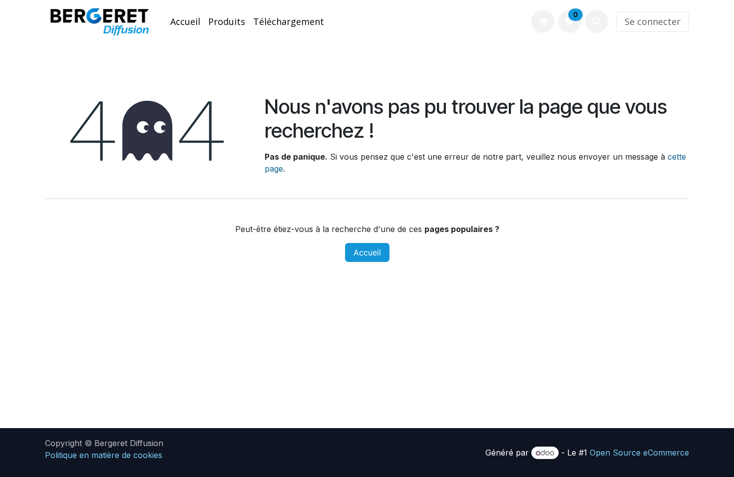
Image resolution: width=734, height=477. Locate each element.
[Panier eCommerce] (542, 21)
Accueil (367, 252)
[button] (596, 21)
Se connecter (653, 21)
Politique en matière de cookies (103, 455)
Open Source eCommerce (639, 453)
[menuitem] (185, 21)
